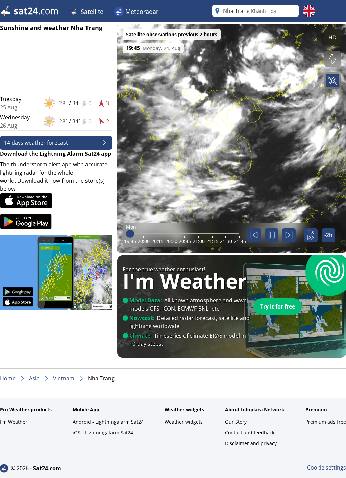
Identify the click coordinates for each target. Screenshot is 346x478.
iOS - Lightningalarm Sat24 (103, 432)
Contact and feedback (249, 432)
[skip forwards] (289, 235)
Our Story (236, 421)
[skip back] (254, 235)
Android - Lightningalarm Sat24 (108, 421)
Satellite (91, 11)
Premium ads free (325, 421)
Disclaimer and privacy (251, 443)
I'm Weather (13, 421)
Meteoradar (141, 11)
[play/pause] (271, 235)
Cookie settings (326, 467)
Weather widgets (184, 421)
